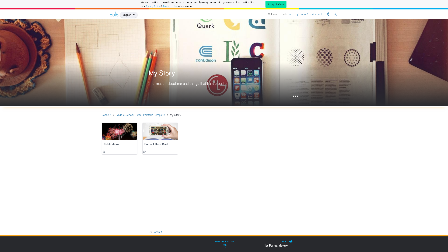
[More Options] (295, 96)
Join (290, 14)
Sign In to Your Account (308, 14)
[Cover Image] (224, 62)
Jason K (157, 232)
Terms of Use (170, 6)
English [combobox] (127, 14)
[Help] (328, 14)
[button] (135, 15)
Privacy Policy (153, 6)
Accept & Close (276, 4)
